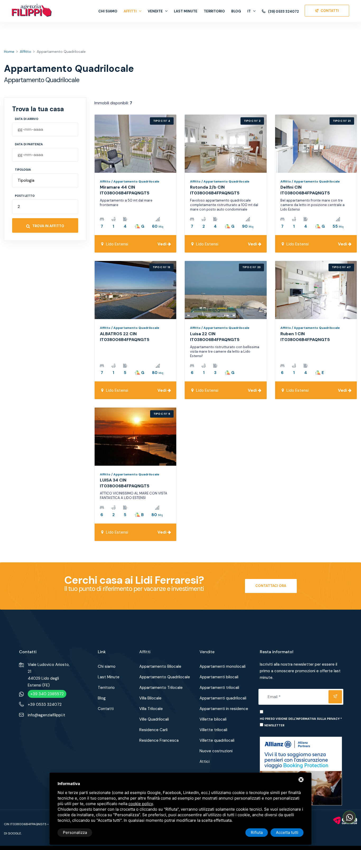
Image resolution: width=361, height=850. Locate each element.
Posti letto (25, 196)
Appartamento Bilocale (160, 666)
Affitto (25, 51)
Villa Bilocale (150, 698)
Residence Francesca (159, 740)
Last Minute (185, 11)
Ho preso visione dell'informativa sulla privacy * (301, 719)
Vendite (155, 11)
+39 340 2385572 (47, 694)
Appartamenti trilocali (219, 687)
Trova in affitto (47, 226)
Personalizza (75, 832)
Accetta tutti (287, 832)
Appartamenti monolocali (223, 666)
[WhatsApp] (349, 817)
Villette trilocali (213, 729)
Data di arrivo (26, 119)
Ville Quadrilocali (154, 719)
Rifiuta (257, 832)
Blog (236, 11)
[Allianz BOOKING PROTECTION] (301, 770)
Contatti (106, 708)
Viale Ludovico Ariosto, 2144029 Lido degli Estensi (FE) (49, 675)
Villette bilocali (213, 719)
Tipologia (23, 169)
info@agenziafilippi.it (46, 715)
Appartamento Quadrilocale (164, 677)
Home (9, 51)
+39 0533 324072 (45, 704)
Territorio (214, 11)
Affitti (130, 11)
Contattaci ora (270, 585)
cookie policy (140, 803)
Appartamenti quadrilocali (223, 698)
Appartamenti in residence (224, 708)
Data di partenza (29, 144)
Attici (205, 761)
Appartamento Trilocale (161, 687)
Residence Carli (153, 729)
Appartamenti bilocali (219, 677)
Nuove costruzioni (216, 751)
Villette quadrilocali (217, 740)
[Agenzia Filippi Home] (32, 10)
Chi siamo (107, 11)
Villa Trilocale (151, 708)
